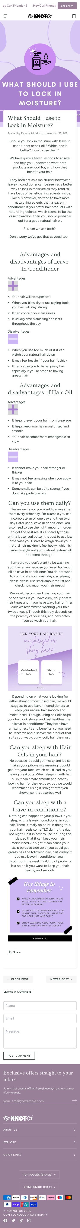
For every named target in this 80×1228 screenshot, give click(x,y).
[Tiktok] (21, 1220)
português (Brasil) (37, 1174)
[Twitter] (13, 1220)
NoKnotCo (15, 1210)
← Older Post (18, 979)
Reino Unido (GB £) (37, 1187)
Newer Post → (61, 979)
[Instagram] (29, 1220)
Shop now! (67, 5)
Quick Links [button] (12, 1154)
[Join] (73, 1100)
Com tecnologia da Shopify (25, 1214)
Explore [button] (9, 1142)
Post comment (19, 1055)
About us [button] (10, 1129)
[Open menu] (9, 16)
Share (16, 952)
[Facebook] (5, 1220)
